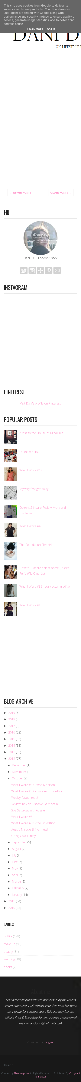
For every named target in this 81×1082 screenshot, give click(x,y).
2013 (11, 752)
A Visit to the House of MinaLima (41, 433)
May (15, 868)
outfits (8, 936)
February (18, 888)
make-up (9, 944)
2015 (11, 739)
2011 (11, 901)
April (15, 875)
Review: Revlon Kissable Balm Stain (34, 804)
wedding (9, 959)
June (15, 862)
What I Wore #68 (30, 470)
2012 (11, 759)
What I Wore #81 (22, 817)
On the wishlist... (29, 452)
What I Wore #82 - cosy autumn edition (45, 586)
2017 (11, 726)
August (16, 849)
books (8, 967)
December (19, 765)
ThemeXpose (21, 1073)
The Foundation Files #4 (35, 545)
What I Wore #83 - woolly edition (33, 785)
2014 (11, 745)
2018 (11, 719)
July (14, 855)
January (17, 895)
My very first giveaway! (34, 489)
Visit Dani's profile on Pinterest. (40, 403)
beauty (8, 952)
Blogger (49, 1042)
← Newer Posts (20, 192)
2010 (11, 908)
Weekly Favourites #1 (25, 798)
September (19, 842)
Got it (51, 29)
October (17, 778)
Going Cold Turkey (23, 836)
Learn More (35, 29)
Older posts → (60, 192)
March (16, 881)
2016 (11, 732)
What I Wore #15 (30, 605)
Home (7, 1065)
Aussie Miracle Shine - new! (29, 829)
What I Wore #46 (30, 526)
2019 (11, 713)
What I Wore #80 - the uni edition (33, 823)
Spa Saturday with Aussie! (28, 810)
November (19, 772)
